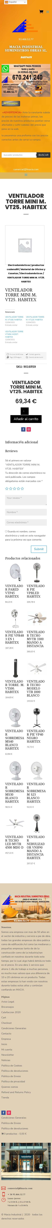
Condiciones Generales (13, 1028)
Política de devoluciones (14, 1070)
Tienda (5, 1097)
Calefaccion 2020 (11, 1012)
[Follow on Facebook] (23, 429)
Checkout (6, 1023)
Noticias (5, 1060)
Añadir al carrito (26, 419)
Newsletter (7, 1054)
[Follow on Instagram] (29, 429)
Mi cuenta (6, 1049)
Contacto (6, 1033)
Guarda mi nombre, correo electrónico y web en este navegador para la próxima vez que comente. (25, 535)
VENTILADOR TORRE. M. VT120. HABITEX (35, 318)
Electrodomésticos (31, 273)
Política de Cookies (11, 1065)
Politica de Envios (11, 1076)
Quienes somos (9, 1087)
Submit (39, 549)
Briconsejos (7, 1007)
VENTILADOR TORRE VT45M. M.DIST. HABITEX (14, 334)
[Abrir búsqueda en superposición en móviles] (26, 155)
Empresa (6, 1039)
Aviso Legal (7, 1001)
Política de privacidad (13, 1081)
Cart (3, 1017)
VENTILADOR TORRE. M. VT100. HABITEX (14, 318)
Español (12, 2)
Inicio (4, 1044)
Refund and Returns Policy (16, 1092)
